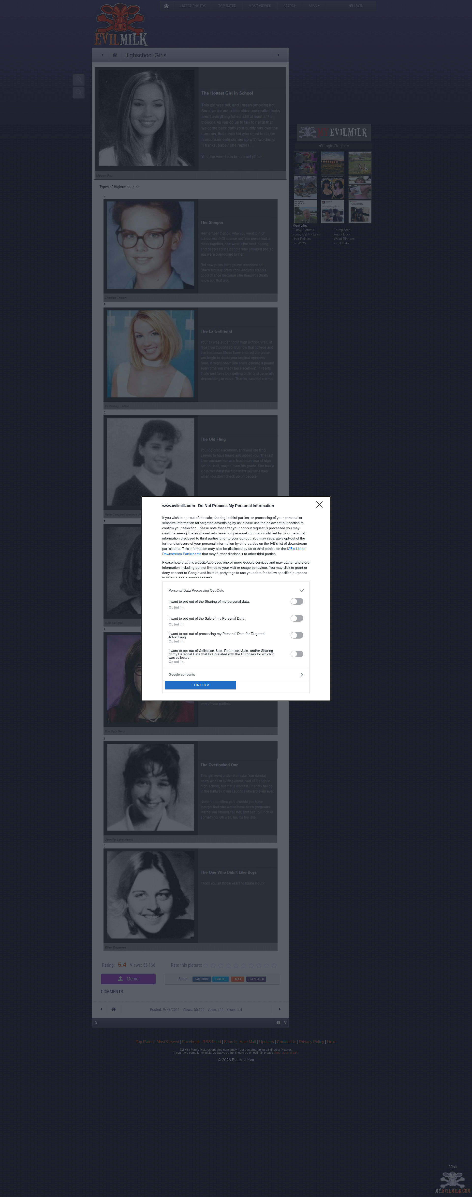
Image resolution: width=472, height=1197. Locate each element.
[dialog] (236, 598)
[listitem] (236, 590)
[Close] (321, 506)
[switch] (297, 601)
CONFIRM (201, 685)
